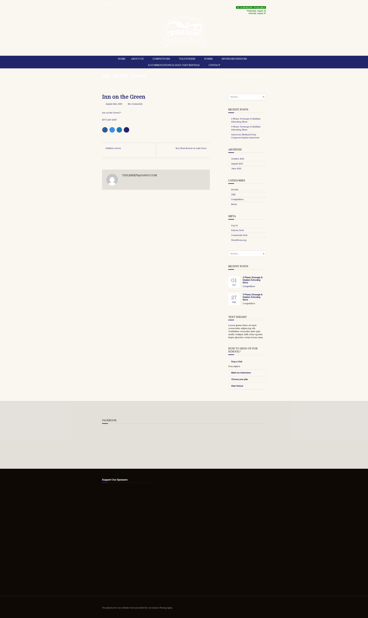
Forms (208, 59)
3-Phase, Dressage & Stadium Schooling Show (252, 280)
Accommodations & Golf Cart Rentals (174, 65)
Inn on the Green (123, 76)
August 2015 (237, 164)
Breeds (234, 189)
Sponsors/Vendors (234, 59)
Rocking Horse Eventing (233, 76)
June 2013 (236, 168)
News (234, 204)
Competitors (161, 59)
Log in (234, 225)
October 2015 (237, 159)
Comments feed (239, 235)
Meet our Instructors (241, 372)
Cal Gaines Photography (160, 608)
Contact (214, 65)
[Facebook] (105, 130)
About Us (137, 59)
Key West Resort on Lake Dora (191, 148)
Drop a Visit (236, 361)
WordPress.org (239, 240)
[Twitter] (112, 130)
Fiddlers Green (113, 148)
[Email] (127, 130)
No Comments (135, 104)
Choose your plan (239, 379)
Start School (237, 386)
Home (121, 59)
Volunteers (187, 59)
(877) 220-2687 (109, 120)
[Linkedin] (120, 130)
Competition (237, 199)
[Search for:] (247, 97)
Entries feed (237, 230)
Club (233, 194)
